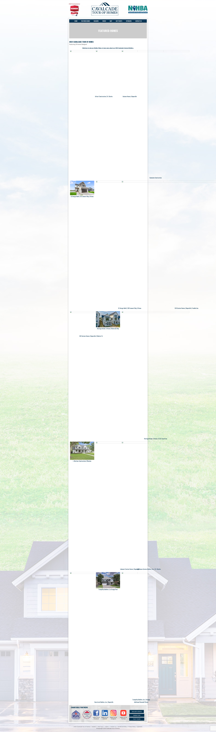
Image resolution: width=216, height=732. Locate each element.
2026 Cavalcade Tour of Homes (82, 726)
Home (75, 21)
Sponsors (129, 21)
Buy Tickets (119, 21)
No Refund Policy (122, 726)
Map (111, 21)
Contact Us (138, 21)
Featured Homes (85, 21)
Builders (96, 21)
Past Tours (100, 726)
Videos (104, 21)
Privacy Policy (132, 726)
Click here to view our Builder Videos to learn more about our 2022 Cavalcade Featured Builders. (108, 48)
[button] (137, 711)
